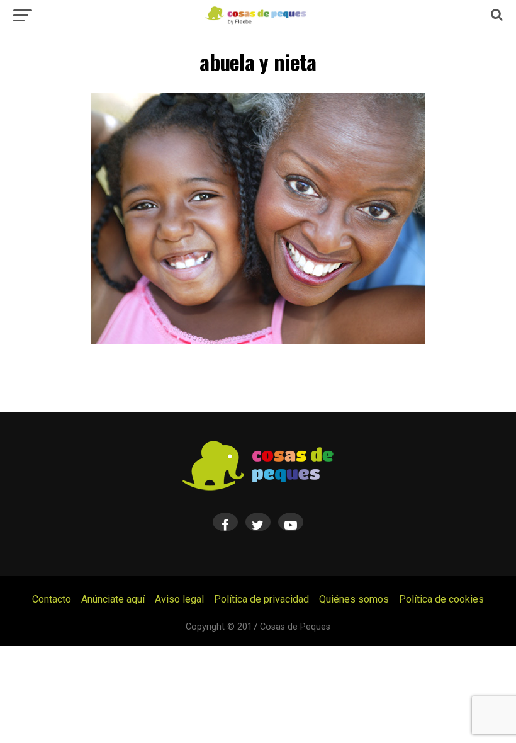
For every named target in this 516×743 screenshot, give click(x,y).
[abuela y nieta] (258, 341)
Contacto (51, 599)
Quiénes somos (354, 599)
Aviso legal (179, 599)
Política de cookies (441, 599)
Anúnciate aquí (113, 599)
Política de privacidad (261, 599)
